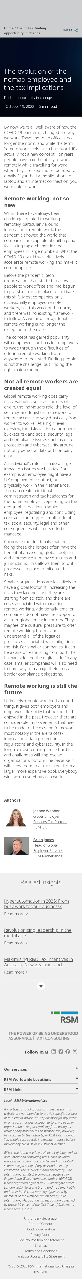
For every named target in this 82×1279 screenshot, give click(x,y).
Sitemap (41, 1245)
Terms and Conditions (41, 1251)
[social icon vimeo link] (61, 1051)
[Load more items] (41, 986)
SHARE (67, 30)
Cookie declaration (41, 1229)
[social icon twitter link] (75, 1051)
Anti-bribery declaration (41, 1218)
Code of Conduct (41, 1224)
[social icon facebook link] (68, 1051)
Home (9, 28)
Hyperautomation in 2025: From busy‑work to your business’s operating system (36, 903)
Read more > (16, 913)
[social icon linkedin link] (53, 1051)
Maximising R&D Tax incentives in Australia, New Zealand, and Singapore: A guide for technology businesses (39, 962)
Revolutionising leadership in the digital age (38, 932)
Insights (24, 28)
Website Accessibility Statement (41, 1256)
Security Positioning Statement (41, 1240)
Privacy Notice (41, 1234)
